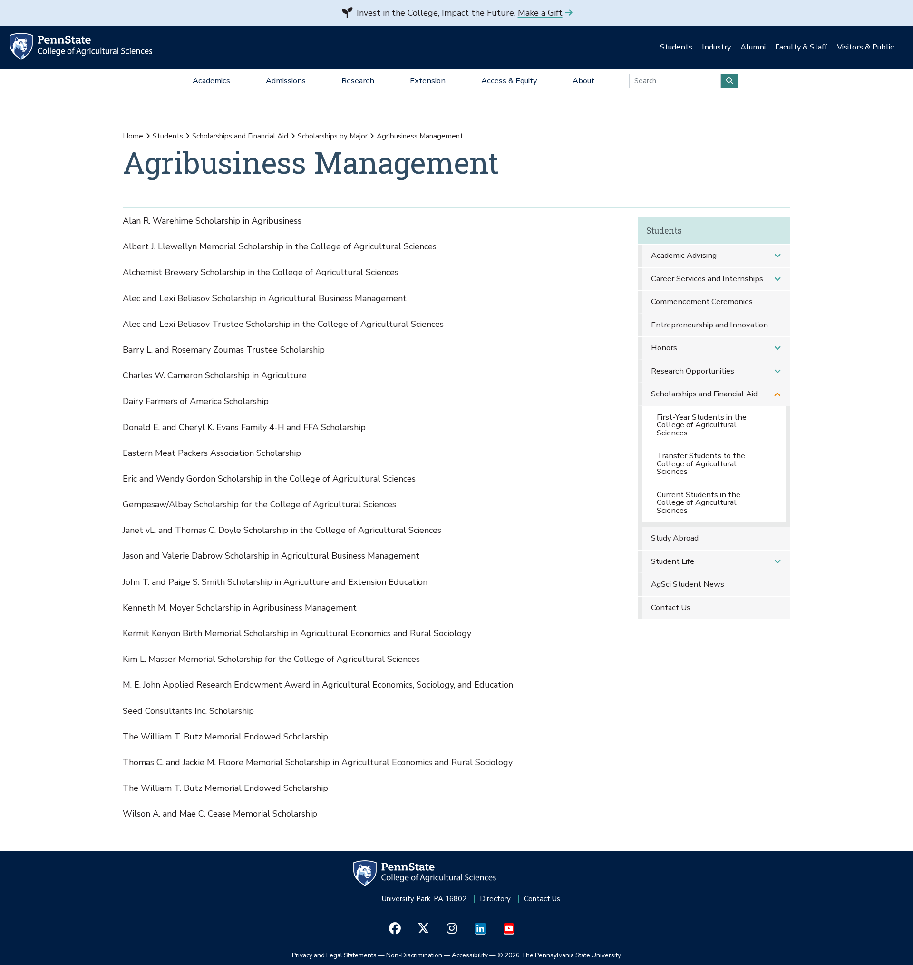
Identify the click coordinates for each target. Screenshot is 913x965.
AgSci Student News (687, 584)
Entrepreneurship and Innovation (709, 324)
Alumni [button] (753, 46)
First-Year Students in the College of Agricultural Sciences (702, 425)
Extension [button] (428, 80)
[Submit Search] (729, 81)
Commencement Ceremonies (702, 301)
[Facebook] (395, 928)
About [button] (583, 80)
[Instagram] (452, 928)
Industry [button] (716, 46)
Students (168, 136)
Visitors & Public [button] (865, 46)
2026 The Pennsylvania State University (559, 955)
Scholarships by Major (333, 136)
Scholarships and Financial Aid (240, 136)
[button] (777, 256)
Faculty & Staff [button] (801, 46)
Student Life (672, 561)
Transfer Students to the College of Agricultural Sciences (701, 463)
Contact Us (670, 607)
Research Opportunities (692, 370)
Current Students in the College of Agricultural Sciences (698, 502)
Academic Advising (684, 255)
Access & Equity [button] (509, 80)
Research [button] (357, 80)
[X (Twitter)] (423, 928)
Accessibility (470, 955)
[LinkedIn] (480, 928)
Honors (664, 347)
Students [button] (676, 46)
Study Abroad (675, 537)
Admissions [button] (286, 80)
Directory (495, 899)
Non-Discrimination (414, 955)
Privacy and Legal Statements (334, 955)
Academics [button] (211, 80)
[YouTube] (509, 928)
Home (133, 136)
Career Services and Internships (707, 278)
